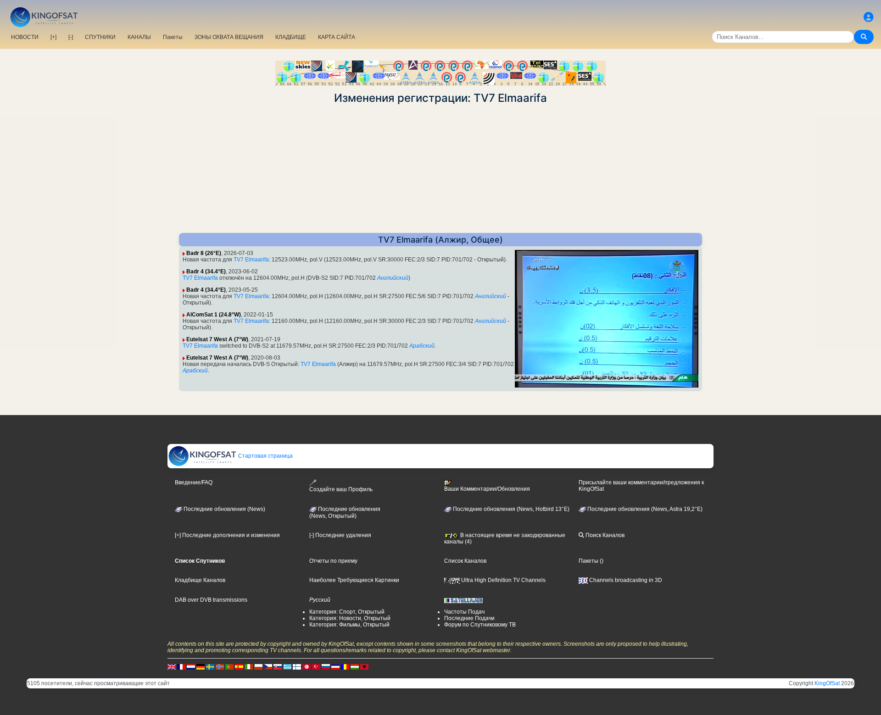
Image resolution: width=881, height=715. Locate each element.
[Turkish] (316, 666)
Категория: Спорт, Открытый (347, 612)
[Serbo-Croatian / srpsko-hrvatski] (335, 666)
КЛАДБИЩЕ (290, 37)
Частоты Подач (464, 612)
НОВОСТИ (25, 37)
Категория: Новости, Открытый (349, 618)
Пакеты (173, 37)
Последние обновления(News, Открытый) (344, 513)
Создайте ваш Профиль (341, 489)
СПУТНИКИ (100, 37)
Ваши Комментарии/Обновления (487, 489)
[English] (171, 666)
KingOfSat (827, 683)
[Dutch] (191, 666)
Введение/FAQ (193, 482)
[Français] (181, 666)
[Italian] (249, 666)
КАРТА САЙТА (336, 37)
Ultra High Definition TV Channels (503, 580)
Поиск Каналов (604, 535)
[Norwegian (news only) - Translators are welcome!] (220, 666)
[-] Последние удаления (340, 535)
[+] (53, 37)
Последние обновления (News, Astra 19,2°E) (644, 509)
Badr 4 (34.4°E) (206, 271)
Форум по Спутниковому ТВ (480, 624)
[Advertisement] (440, 169)
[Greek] (287, 666)
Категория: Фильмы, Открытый (349, 624)
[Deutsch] (200, 666)
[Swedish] (210, 666)
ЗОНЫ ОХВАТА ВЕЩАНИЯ (229, 37)
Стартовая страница (265, 456)
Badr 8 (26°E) (203, 253)
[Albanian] (364, 666)
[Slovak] (277, 666)
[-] (70, 37)
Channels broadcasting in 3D (625, 580)
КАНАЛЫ (139, 37)
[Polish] (258, 666)
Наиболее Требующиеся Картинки (354, 580)
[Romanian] (345, 666)
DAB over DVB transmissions (211, 600)
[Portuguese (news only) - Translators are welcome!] (229, 666)
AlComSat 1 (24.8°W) (213, 314)
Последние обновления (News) (223, 509)
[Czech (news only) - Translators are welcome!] (268, 666)
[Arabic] (306, 666)
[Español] (239, 666)
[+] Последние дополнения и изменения (227, 535)
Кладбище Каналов (200, 580)
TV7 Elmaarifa (251, 259)
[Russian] (326, 666)
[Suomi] (297, 666)
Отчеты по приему (333, 561)
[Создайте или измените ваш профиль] (869, 17)
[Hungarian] (355, 666)
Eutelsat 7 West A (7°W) (217, 339)
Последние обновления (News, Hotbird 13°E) (510, 509)
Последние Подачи (469, 618)
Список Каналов (465, 561)
